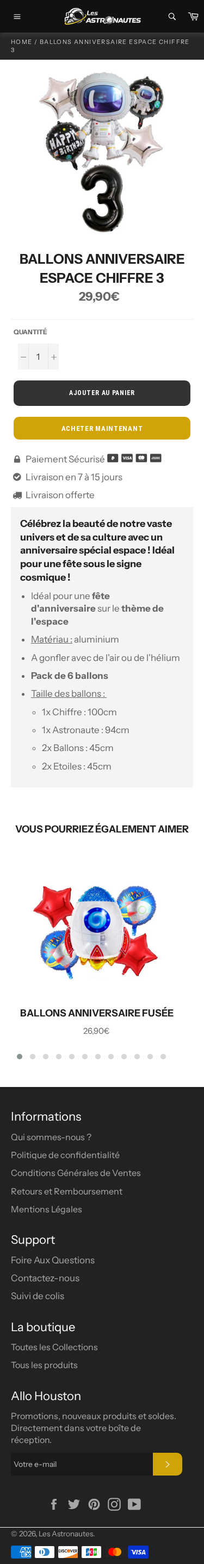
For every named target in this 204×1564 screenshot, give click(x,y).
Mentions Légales (46, 1209)
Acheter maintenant (102, 428)
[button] (19, 1056)
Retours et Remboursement (66, 1191)
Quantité (30, 332)
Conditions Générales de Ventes (76, 1172)
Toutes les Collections (54, 1347)
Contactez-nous (45, 1278)
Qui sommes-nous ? (51, 1136)
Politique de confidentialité (65, 1154)
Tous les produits (44, 1364)
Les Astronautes (66, 1533)
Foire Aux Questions (53, 1260)
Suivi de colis (37, 1295)
